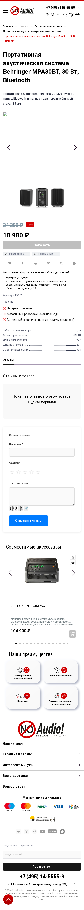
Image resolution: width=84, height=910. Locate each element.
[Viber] (61, 263)
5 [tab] (31, 643)
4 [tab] (27, 643)
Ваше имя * (16, 444)
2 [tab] (20, 643)
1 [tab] (16, 643)
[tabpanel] (42, 599)
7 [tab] (38, 643)
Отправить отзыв (28, 520)
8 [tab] (42, 643)
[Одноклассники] (22, 263)
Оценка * (14, 462)
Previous (8, 148)
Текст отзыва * (18, 483)
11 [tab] (53, 643)
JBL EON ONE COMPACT (29, 606)
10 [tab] (49, 643)
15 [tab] (67, 643)
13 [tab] (60, 643)
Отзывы (8, 359)
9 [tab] (45, 643)
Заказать (72, 634)
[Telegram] (35, 263)
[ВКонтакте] (9, 263)
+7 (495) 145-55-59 (60, 8)
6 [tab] (34, 643)
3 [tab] (23, 643)
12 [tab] (56, 643)
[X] (48, 263)
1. (22, 508)
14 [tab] (64, 643)
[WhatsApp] (74, 263)
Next (75, 148)
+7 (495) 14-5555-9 (42, 877)
